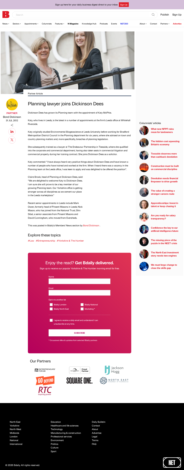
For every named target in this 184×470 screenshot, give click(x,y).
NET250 (124, 23)
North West (15, 429)
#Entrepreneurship (45, 240)
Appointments (30, 23)
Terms (95, 440)
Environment (57, 440)
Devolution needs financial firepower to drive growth (164, 180)
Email (51, 288)
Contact (153, 23)
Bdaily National (91, 304)
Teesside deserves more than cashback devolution (164, 155)
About (142, 23)
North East (15, 421)
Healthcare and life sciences (64, 425)
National (14, 440)
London (14, 436)
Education (56, 421)
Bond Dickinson (12, 116)
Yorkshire (14, 425)
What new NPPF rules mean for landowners (162, 130)
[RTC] (45, 390)
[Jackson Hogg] (114, 369)
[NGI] (79, 369)
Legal (94, 436)
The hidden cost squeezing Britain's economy (165, 143)
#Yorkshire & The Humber (70, 240)
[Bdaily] (6, 14)
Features (59, 23)
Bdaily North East (61, 308)
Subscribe (79, 332)
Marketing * (90, 308)
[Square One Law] (79, 380)
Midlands (14, 432)
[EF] (45, 369)
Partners (164, 23)
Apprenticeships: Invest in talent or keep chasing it (164, 204)
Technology (57, 429)
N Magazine (73, 23)
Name (51, 276)
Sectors (16, 23)
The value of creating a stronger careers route (163, 192)
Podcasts (104, 23)
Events (114, 23)
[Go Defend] (45, 380)
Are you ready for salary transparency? (163, 217)
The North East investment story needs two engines (165, 254)
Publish (164, 14)
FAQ (94, 443)
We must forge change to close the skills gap (164, 266)
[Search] (153, 15)
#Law (31, 240)
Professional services (61, 436)
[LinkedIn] (11, 131)
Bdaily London (60, 304)
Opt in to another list (57, 299)
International (16, 443)
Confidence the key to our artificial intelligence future (164, 229)
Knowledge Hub (89, 23)
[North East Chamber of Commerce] (114, 380)
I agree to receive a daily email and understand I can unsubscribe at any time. (76, 322)
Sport (53, 451)
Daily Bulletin (98, 421)
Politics (54, 443)
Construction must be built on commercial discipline (165, 167)
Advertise (177, 23)
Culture (54, 447)
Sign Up (124, 4)
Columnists (47, 23)
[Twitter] (11, 140)
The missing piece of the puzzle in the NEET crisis (164, 242)
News (4, 23)
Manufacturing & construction (66, 432)
